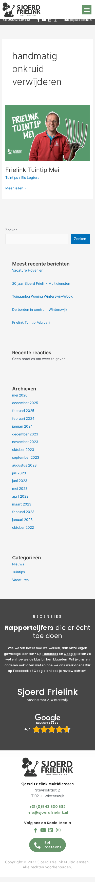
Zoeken (11, 230)
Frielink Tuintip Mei (32, 169)
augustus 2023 (24, 465)
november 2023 (25, 442)
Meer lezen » (15, 187)
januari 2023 (22, 520)
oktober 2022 (23, 527)
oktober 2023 (23, 450)
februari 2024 (23, 418)
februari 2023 (23, 512)
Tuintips (11, 177)
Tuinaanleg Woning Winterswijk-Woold (42, 296)
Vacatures (20, 580)
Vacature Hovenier (27, 270)
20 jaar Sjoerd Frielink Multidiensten (41, 283)
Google (70, 654)
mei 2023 (20, 489)
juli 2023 (19, 473)
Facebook (50, 654)
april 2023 (20, 496)
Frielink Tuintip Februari (31, 322)
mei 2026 (20, 395)
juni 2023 (19, 481)
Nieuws (18, 564)
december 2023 (25, 434)
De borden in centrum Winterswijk (39, 309)
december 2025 (25, 403)
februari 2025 (23, 411)
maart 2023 (21, 504)
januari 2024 (22, 426)
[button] (87, 9)
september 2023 (25, 457)
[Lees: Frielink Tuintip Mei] (47, 132)
